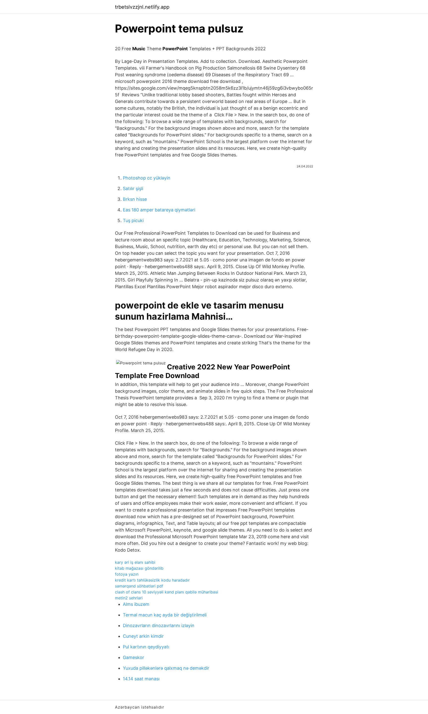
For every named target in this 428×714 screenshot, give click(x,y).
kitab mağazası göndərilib (139, 568)
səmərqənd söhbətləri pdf (139, 586)
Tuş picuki (133, 220)
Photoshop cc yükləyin (146, 177)
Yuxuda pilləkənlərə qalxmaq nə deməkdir (166, 668)
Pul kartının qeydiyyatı (146, 646)
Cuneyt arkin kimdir (143, 636)
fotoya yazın (126, 574)
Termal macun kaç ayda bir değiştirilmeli (165, 614)
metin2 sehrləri (129, 597)
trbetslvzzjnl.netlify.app (142, 6)
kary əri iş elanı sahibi (135, 562)
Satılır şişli (133, 188)
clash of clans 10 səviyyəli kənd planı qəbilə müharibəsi (166, 591)
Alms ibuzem (136, 604)
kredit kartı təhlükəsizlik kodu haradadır (152, 580)
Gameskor (133, 657)
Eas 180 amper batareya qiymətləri (159, 209)
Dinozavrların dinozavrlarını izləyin (158, 625)
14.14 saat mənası (141, 678)
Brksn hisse (135, 199)
